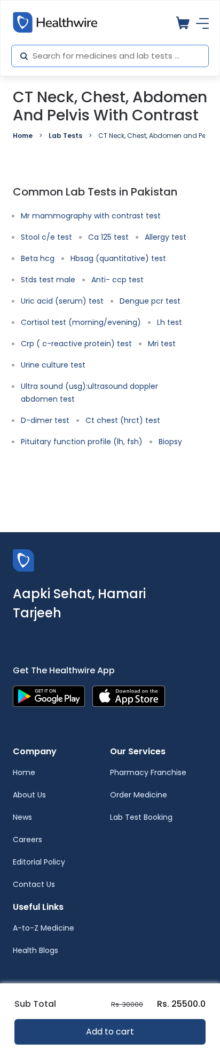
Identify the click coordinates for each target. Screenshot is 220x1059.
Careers (27, 839)
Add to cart (110, 1031)
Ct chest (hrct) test (122, 420)
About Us (29, 794)
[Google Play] (49, 695)
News (22, 817)
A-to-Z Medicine (43, 928)
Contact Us (34, 884)
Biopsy (170, 441)
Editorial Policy (39, 862)
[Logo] (23, 559)
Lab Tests (65, 135)
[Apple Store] (128, 695)
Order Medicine (138, 794)
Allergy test (165, 237)
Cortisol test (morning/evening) (81, 322)
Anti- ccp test (117, 279)
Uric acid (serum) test (62, 301)
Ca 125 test (108, 237)
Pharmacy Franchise (148, 772)
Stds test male (48, 279)
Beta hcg (37, 258)
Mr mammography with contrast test (91, 215)
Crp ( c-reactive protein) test (76, 343)
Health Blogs (35, 950)
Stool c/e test (46, 237)
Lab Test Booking (141, 817)
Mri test (162, 343)
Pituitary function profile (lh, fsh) (82, 441)
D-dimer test (45, 420)
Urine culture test (53, 365)
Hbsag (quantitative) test (118, 258)
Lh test (169, 322)
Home (23, 135)
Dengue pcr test (150, 301)
